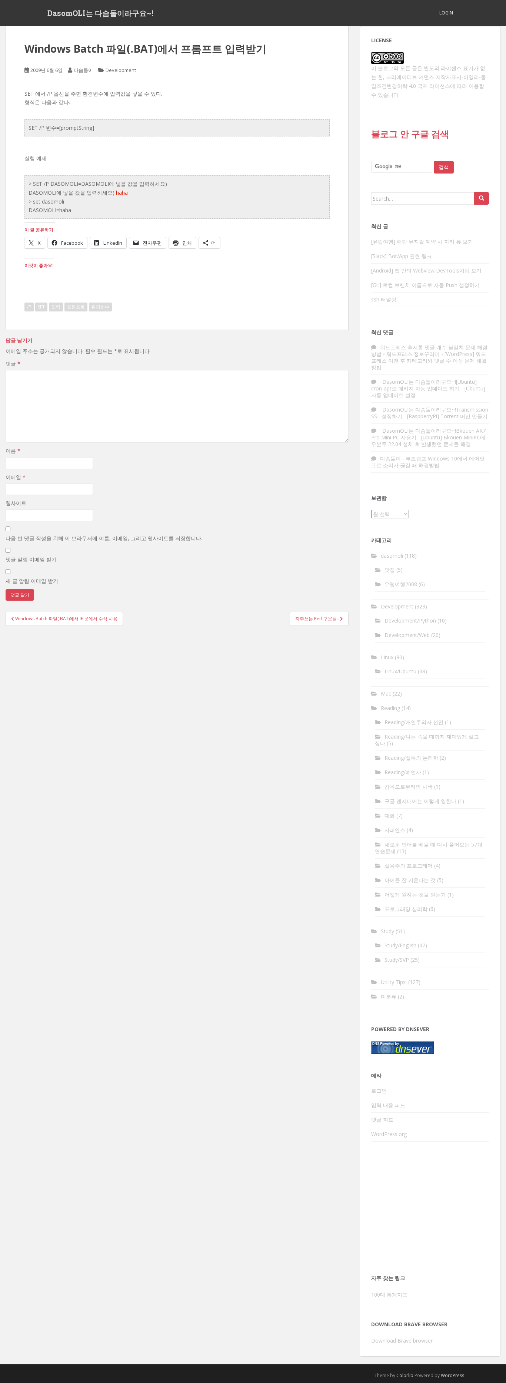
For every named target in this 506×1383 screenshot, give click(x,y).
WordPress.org (389, 1134)
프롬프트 (76, 307)
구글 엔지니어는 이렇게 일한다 (420, 801)
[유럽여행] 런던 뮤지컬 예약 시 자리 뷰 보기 (422, 241)
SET (41, 307)
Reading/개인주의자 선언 (414, 722)
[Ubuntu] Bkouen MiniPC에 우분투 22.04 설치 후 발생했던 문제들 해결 (428, 441)
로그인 (379, 1090)
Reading (390, 708)
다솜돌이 (83, 70)
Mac (386, 693)
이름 (13, 450)
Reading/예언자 (403, 772)
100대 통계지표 (389, 1294)
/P (29, 307)
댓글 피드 (382, 1119)
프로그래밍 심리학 (406, 908)
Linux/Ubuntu (400, 671)
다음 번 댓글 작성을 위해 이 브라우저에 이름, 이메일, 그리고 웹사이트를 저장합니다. (104, 538)
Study (387, 931)
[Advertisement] (430, 1210)
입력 (55, 307)
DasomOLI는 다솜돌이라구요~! (100, 13)
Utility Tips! (394, 982)
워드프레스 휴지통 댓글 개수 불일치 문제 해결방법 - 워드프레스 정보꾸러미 (429, 350)
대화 (390, 815)
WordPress (452, 1375)
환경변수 (100, 307)
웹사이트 (16, 502)
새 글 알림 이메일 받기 (32, 580)
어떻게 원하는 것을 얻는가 (415, 894)
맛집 (390, 569)
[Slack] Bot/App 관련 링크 (401, 256)
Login (446, 13)
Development (121, 70)
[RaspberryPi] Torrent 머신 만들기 (447, 416)
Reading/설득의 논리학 (411, 757)
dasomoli (392, 555)
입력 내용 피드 (388, 1105)
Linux (387, 657)
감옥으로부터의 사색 (409, 786)
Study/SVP (397, 959)
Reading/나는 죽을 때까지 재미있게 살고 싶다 (427, 740)
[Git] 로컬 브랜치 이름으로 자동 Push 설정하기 (425, 284)
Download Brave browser (402, 1340)
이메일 (16, 477)
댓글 (13, 363)
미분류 (388, 996)
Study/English (400, 945)
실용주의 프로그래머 (409, 865)
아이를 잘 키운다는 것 (410, 880)
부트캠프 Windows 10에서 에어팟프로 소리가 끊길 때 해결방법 (428, 462)
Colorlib (404, 1375)
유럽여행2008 (401, 584)
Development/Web (407, 634)
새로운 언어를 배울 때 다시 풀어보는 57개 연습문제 (428, 848)
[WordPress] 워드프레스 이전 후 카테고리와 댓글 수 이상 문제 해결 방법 (429, 360)
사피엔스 (395, 830)
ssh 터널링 (383, 299)
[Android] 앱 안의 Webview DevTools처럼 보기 (426, 270)
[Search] (481, 198)
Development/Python (410, 620)
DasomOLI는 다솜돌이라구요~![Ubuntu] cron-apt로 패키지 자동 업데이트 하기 (424, 385)
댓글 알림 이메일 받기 (31, 559)
